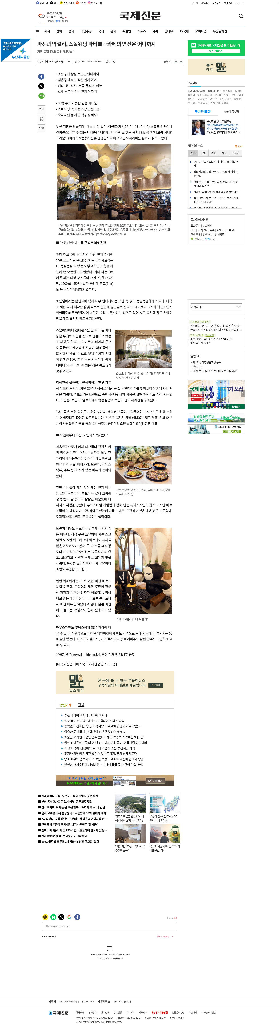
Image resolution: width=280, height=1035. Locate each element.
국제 (101, 31)
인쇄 (41, 109)
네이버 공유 (41, 96)
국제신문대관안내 (122, 1001)
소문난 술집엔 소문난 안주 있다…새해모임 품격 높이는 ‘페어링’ (104, 737)
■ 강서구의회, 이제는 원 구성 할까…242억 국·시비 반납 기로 (74, 807)
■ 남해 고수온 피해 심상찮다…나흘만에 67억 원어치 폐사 (72, 813)
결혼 (212, 230)
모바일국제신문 (208, 1012)
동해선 (237, 99)
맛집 (81, 704)
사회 (47, 31)
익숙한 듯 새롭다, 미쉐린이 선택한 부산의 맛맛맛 (95, 731)
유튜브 (82, 3)
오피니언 (200, 31)
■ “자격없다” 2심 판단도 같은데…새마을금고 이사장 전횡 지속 (75, 819)
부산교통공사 (204, 95)
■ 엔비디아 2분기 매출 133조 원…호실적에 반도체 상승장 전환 (75, 830)
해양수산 (86, 31)
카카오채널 (68, 3)
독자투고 (130, 1012)
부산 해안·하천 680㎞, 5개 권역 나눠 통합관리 (164, 818)
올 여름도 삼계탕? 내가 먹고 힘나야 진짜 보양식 (94, 720)
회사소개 (80, 1012)
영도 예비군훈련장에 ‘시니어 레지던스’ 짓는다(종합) (129, 818)
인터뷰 (169, 31)
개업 (205, 230)
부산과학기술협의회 (69, 1001)
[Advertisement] (143, 263)
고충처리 (193, 1012)
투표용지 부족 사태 (198, 103)
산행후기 (207, 234)
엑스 (56, 3)
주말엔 (126, 31)
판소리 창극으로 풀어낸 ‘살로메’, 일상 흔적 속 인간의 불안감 (222, 325)
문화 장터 (199, 321)
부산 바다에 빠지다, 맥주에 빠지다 (85, 715)
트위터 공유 (41, 86)
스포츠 (142, 31)
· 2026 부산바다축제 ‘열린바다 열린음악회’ (214, 371)
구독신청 (239, 3)
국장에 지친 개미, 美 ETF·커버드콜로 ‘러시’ (165, 848)
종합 (192, 153)
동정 (225, 230)
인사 (193, 230)
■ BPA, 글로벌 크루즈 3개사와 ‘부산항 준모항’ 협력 (68, 842)
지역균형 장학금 (219, 103)
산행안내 (195, 234)
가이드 (197, 239)
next (243, 393)
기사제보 (143, 1012)
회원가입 (205, 3)
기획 (155, 31)
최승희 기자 (42, 61)
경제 (71, 31)
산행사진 (219, 234)
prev (190, 393)
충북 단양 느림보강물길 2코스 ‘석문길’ (211, 339)
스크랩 (41, 128)
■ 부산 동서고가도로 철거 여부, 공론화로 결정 (65, 802)
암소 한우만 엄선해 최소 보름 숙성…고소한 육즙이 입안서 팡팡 (103, 759)
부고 (231, 230)
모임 (199, 230)
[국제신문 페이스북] (72, 664)
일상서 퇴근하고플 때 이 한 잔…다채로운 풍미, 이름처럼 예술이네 (105, 742)
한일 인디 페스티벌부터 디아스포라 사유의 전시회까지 (219, 329)
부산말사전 (220, 31)
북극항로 (202, 99)
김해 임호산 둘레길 (200, 343)
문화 (113, 31)
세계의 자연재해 (196, 91)
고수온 (213, 99)
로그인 (195, 3)
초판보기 (228, 3)
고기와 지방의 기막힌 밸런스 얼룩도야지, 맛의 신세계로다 (100, 753)
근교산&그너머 (202, 335)
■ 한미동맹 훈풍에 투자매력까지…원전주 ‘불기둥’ (68, 824)
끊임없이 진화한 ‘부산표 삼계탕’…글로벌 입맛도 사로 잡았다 (102, 726)
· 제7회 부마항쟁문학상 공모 (206, 362)
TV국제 (184, 31)
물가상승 (228, 91)
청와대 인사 (214, 91)
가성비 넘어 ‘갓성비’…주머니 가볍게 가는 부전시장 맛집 (99, 748)
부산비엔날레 (221, 95)
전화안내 (92, 1012)
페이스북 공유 (41, 77)
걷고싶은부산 (88, 1001)
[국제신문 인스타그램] (102, 664)
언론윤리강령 (178, 1012)
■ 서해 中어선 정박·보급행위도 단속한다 (62, 836)
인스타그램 (96, 3)
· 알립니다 (196, 366)
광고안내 (105, 1012)
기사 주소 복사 (41, 119)
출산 (218, 230)
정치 (59, 31)
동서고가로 (225, 99)
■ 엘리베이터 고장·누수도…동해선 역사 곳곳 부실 (68, 796)
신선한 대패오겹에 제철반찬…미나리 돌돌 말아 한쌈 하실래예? (103, 764)
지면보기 (216, 3)
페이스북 (44, 3)
